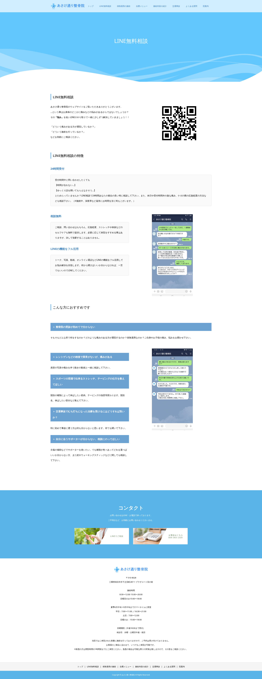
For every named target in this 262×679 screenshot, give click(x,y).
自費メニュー (142, 6)
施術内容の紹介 (160, 6)
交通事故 (176, 6)
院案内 (206, 6)
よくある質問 (191, 6)
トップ (91, 6)
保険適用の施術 (123, 6)
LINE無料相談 (105, 6)
